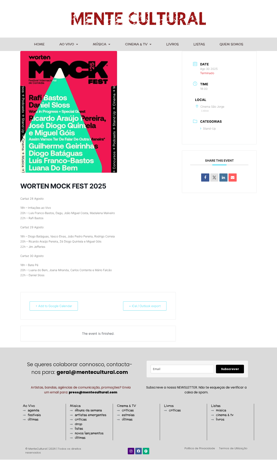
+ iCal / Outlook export (145, 306)
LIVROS (172, 44)
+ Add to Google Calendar (53, 306)
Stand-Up (209, 128)
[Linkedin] (223, 177)
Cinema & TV (136, 44)
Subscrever (230, 369)
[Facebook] (138, 451)
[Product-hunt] (146, 451)
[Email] (233, 177)
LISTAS (199, 44)
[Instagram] (131, 451)
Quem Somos (231, 44)
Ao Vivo (66, 44)
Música (99, 44)
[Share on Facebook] (205, 177)
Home (39, 44)
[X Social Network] (214, 177)
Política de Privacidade (200, 448)
